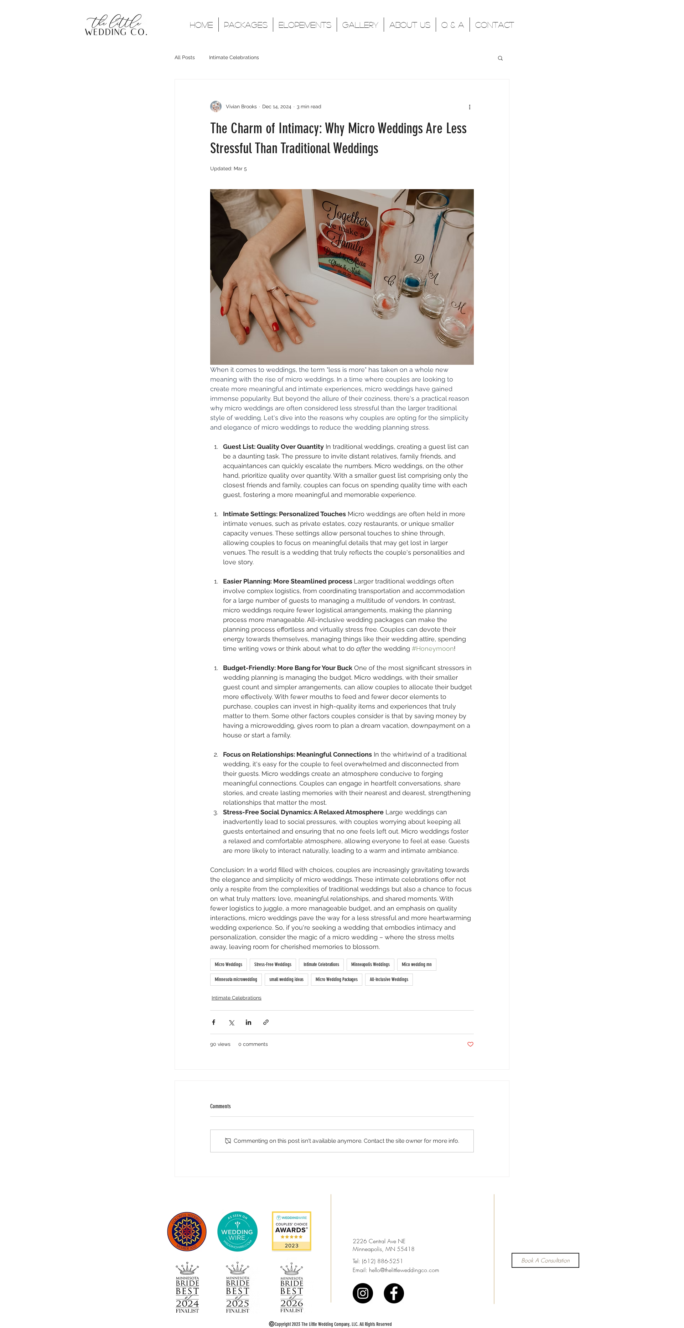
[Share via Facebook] (213, 1022)
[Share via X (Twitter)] (231, 1022)
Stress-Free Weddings (272, 964)
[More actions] (469, 106)
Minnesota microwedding (236, 979)
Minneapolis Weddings (370, 964)
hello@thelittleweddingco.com (404, 1270)
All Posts (185, 57)
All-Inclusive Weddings (389, 979)
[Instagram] (363, 1293)
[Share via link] (266, 1022)
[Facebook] (394, 1293)
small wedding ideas (286, 979)
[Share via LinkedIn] (248, 1022)
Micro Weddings (228, 964)
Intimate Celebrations (234, 57)
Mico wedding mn (417, 964)
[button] (500, 58)
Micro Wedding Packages (337, 979)
